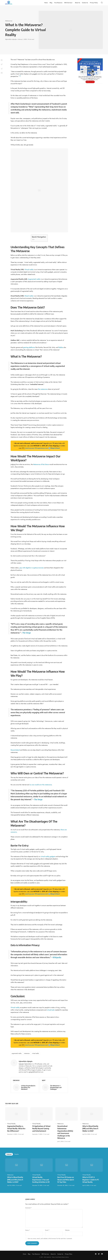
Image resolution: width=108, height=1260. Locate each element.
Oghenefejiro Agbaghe (11, 39)
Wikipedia (57, 957)
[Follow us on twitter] (98, 1254)
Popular (16, 1154)
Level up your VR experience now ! (42, 448)
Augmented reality (34, 279)
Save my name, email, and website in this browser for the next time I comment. (50, 1238)
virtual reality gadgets (48, 856)
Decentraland (15, 750)
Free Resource (36, 1254)
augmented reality (17, 1053)
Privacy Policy (68, 1254)
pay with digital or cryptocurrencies (31, 568)
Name (27, 1230)
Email (47, 1230)
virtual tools (51, 1010)
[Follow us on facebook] (96, 1254)
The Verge (26, 633)
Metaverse (8, 21)
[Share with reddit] (1, 68)
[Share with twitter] (1, 64)
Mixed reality (29, 296)
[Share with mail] (1, 73)
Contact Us (60, 1254)
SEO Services (45, 1254)
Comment (28, 1208)
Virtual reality (29, 269)
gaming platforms (29, 347)
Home (24, 1254)
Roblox (61, 347)
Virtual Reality (11, 1124)
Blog (29, 1254)
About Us (53, 1254)
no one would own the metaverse (41, 785)
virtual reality (35, 1053)
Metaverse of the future (41, 464)
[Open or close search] (101, 2)
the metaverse (43, 389)
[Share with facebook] (1, 60)
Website (67, 1230)
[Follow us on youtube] (102, 1254)
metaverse (27, 1053)
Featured (9, 1154)
